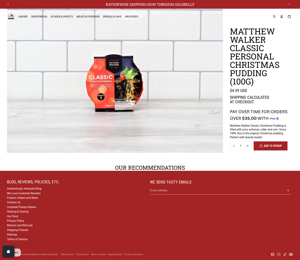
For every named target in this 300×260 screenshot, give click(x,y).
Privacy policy (82, 254)
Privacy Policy (15, 220)
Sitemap (12, 234)
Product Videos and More (22, 197)
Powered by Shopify (48, 254)
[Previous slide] (8, 4)
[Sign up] (288, 190)
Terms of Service (17, 239)
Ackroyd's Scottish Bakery (26, 254)
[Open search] (274, 16)
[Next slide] (289, 4)
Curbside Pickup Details (21, 207)
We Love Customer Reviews (24, 193)
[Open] (8, 251)
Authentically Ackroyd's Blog (24, 188)
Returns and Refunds (20, 225)
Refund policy (67, 254)
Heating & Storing (17, 211)
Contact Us (13, 202)
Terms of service (98, 254)
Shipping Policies (17, 230)
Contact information (133, 254)
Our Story (12, 216)
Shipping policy (115, 254)
